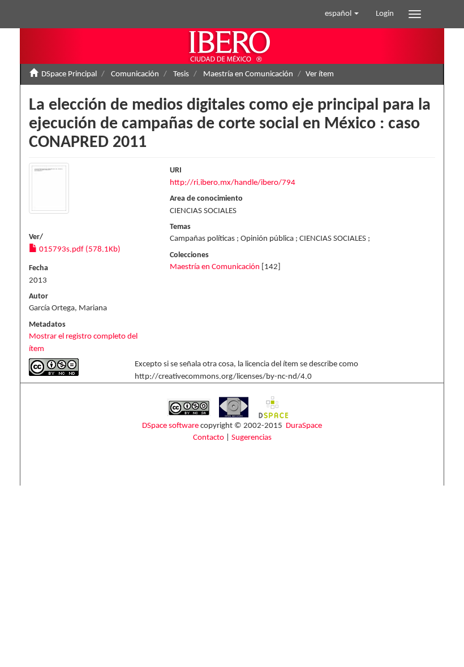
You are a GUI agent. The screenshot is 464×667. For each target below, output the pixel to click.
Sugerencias (251, 438)
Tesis (181, 74)
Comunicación (135, 74)
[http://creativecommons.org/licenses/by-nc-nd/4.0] (73, 367)
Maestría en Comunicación (248, 74)
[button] (341, 14)
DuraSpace (304, 426)
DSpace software (170, 426)
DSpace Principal (69, 74)
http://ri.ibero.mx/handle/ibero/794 (232, 183)
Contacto (208, 438)
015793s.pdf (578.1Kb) (79, 249)
